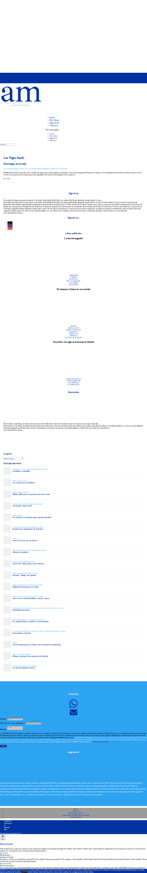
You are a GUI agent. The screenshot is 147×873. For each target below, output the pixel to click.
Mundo (46, 169)
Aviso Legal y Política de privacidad (75, 815)
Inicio (52, 134)
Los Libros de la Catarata (73, 337)
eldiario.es (73, 336)
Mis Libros (54, 136)
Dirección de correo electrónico (12, 723)
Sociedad (44, 469)
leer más (7, 179)
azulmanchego (12, 169)
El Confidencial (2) (73, 385)
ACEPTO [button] (24, 872)
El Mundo (73, 277)
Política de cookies (75, 813)
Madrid (40, 169)
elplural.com (73, 334)
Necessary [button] (4, 853)
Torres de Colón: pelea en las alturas (28, 564)
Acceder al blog (76, 817)
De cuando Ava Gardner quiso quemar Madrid (31, 517)
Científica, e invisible (21, 471)
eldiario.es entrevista (73, 330)
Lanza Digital (73, 283)
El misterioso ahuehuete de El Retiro (27, 529)
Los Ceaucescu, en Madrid (23, 483)
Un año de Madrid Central (23, 668)
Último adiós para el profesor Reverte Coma (31, 494)
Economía (33, 169)
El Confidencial (73, 383)
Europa (20, 504)
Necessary (6, 855)
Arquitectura (16, 654)
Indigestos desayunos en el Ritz (25, 587)
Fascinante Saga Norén (22, 506)
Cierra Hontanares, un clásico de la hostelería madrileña (36, 645)
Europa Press (73, 279)
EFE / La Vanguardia (73, 281)
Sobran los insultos (20, 552)
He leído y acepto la (92, 742)
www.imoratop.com (15, 833)
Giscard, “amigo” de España (24, 575)
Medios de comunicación (29, 504)
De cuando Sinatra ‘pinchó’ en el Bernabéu (30, 621)
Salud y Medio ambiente (34, 469)
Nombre (3, 719)
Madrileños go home (21, 610)
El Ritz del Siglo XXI (73, 381)
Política (53, 169)
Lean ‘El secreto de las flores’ (25, 541)
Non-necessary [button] (5, 863)
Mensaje (3, 729)
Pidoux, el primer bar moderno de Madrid (30, 656)
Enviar (3, 746)
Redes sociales (22, 469)
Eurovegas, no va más (15, 164)
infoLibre (73, 326)
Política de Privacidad (100, 742)
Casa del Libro (73, 285)
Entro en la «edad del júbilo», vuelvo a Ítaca (30, 598)
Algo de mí (53, 138)
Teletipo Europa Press (73, 379)
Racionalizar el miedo (21, 633)
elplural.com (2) (73, 328)
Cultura (14, 481)
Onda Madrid (73, 275)
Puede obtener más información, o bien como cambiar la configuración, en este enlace (61, 872)
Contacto (54, 125)
